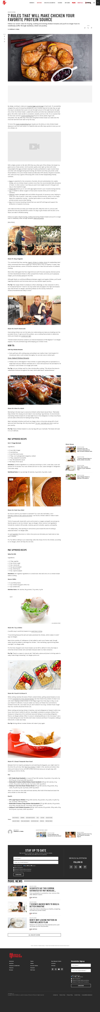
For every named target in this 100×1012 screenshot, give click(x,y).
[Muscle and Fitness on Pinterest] (85, 867)
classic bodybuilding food (23, 124)
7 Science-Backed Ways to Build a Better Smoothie (84, 459)
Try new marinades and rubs (43, 423)
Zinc (10, 202)
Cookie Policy (77, 994)
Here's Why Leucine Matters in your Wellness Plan (84, 468)
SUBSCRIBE (18, 874)
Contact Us (55, 994)
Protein (42, 821)
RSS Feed (32, 969)
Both (26, 865)
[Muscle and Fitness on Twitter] (75, 867)
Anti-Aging (67, 2)
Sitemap (53, 965)
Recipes (11, 969)
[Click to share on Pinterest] (91, 28)
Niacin (11, 181)
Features (60, 2)
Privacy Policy (70, 994)
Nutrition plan (34, 821)
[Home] (4, 4)
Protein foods (49, 821)
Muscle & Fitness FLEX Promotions (23, 870)
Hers (80, 3)
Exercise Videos (34, 965)
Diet (38, 817)
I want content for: (17, 865)
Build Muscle (16, 817)
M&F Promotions (19, 867)
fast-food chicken (30, 767)
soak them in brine (36, 631)
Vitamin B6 (12, 189)
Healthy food (49, 817)
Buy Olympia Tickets (56, 961)
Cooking (22, 817)
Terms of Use (62, 994)
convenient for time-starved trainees (23, 699)
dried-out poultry (39, 218)
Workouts (32, 2)
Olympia (88, 2)
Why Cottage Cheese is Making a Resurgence (83, 477)
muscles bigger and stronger (35, 106)
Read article (33, 897)
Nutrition (39, 2)
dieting (42, 817)
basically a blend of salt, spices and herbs (20, 515)
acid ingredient (14, 534)
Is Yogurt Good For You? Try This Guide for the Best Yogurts (84, 835)
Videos (31, 963)
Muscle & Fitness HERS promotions (23, 869)
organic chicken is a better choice (37, 262)
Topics (31, 961)
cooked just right (26, 336)
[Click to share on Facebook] (84, 28)
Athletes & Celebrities (49, 2)
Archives (53, 963)
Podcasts (32, 967)
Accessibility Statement (87, 994)
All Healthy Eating (34, 935)
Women (33, 865)
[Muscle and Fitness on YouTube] (80, 867)
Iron (10, 190)
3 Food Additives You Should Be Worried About (54, 835)
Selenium (12, 194)
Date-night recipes (30, 817)
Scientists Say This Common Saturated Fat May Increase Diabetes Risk (84, 450)
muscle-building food (27, 115)
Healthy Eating (11, 12)
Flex (74, 3)
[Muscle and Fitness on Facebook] (71, 867)
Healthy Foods (16, 821)
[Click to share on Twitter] (88, 28)
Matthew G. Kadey (14, 29)
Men (29, 865)
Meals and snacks (25, 821)
